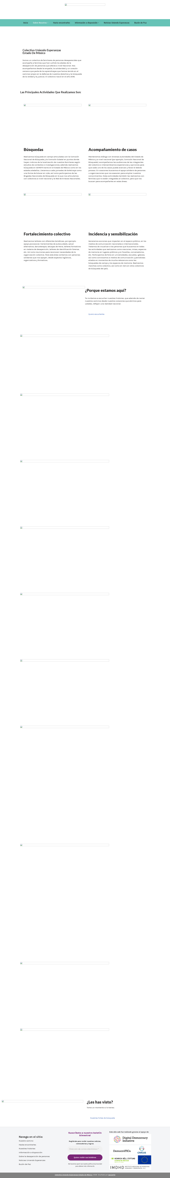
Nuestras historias (27, 1148)
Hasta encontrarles (61, 22)
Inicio (25, 22)
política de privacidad (95, 1164)
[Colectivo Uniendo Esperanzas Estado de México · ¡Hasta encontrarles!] (85, 10)
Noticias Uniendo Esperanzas (116, 22)
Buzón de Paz (140, 22)
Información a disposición (30, 1152)
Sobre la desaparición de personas (34, 1156)
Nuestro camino (26, 1141)
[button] (47, 22)
